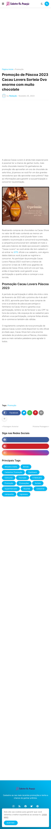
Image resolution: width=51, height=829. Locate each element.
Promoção (19, 69)
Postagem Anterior (11, 426)
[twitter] (31, 806)
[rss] (19, 806)
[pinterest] (25, 446)
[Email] (41, 412)
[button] (3, 4)
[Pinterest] (35, 412)
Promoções (24, 483)
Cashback (32, 472)
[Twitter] (23, 412)
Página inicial (7, 69)
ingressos (24, 494)
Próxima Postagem (40, 426)
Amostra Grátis (11, 467)
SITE (16, 252)
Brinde (26, 467)
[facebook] (25, 439)
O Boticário (37, 478)
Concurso (9, 478)
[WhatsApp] (29, 412)
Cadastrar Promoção (13, 472)
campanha (9, 494)
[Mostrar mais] (4, 418)
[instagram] (25, 452)
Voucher (26, 489)
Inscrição (22, 478)
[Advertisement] (25, 38)
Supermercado (11, 489)
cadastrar (40, 489)
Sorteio (38, 483)
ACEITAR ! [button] (11, 823)
